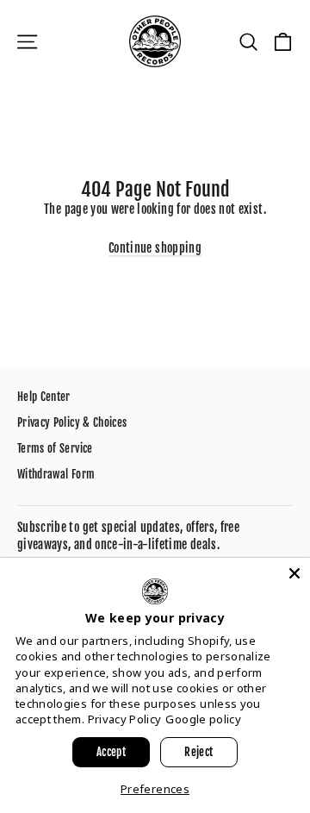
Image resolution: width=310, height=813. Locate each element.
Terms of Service (55, 448)
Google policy (203, 719)
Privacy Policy (125, 719)
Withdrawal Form (56, 474)
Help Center (44, 396)
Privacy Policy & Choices (72, 422)
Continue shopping (155, 248)
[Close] (294, 573)
